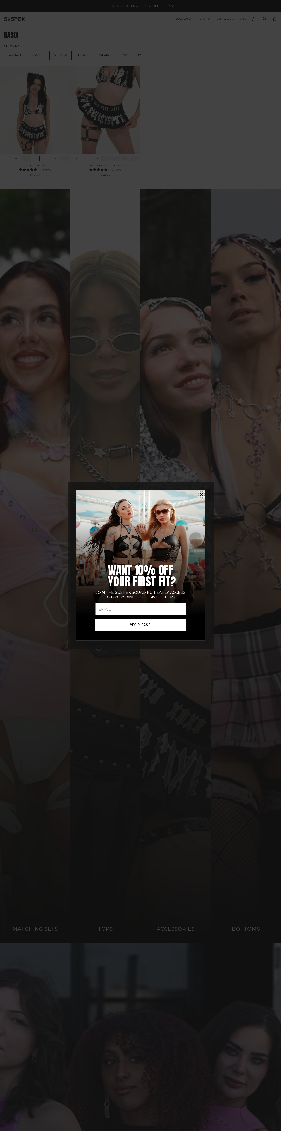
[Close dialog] (201, 494)
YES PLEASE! (140, 625)
